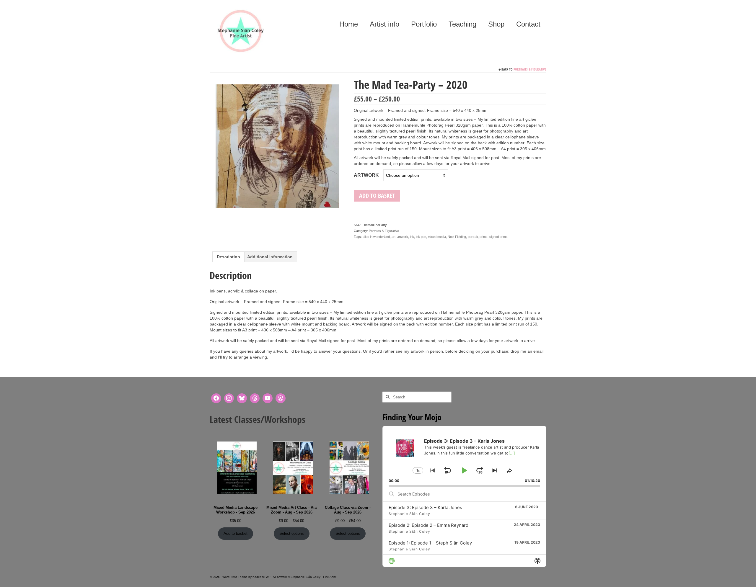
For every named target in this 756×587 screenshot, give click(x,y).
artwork (402, 236)
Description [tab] (228, 256)
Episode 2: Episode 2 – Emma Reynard (428, 525)
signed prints (498, 236)
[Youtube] (267, 398)
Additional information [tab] (270, 256)
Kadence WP (261, 576)
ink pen (421, 236)
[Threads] (254, 398)
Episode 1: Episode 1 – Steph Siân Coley (430, 543)
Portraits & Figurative (530, 69)
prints (484, 236)
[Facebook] (216, 398)
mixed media (437, 236)
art (393, 236)
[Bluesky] (241, 398)
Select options (291, 533)
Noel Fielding (457, 236)
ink (412, 236)
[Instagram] (229, 398)
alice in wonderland (376, 236)
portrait (473, 236)
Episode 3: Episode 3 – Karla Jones (425, 507)
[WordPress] (280, 398)
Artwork (366, 175)
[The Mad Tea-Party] (277, 145)
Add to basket (377, 196)
